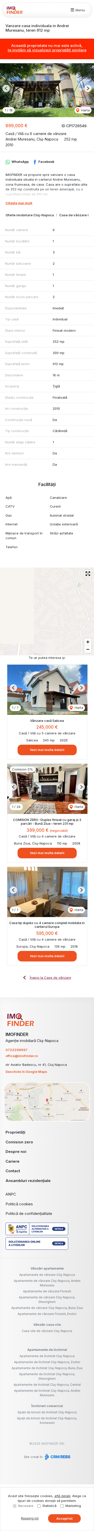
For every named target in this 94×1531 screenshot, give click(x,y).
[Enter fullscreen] (87, 573)
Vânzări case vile (47, 1325)
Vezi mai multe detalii (47, 750)
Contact (13, 1170)
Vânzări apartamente (47, 1268)
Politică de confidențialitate (29, 1213)
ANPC (11, 1194)
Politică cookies (19, 1204)
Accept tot (64, 1518)
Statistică (49, 1506)
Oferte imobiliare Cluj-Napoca (30, 215)
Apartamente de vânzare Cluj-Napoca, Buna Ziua (47, 1308)
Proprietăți (15, 1132)
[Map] (47, 611)
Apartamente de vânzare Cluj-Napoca (47, 1275)
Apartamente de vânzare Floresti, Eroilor (47, 1314)
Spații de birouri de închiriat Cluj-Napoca (47, 1412)
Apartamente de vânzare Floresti (47, 1291)
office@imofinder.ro (22, 1056)
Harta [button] (85, 110)
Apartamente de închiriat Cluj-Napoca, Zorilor (47, 1362)
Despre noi (16, 1151)
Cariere (13, 1161)
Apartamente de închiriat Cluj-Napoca (47, 1356)
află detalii (62, 1496)
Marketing (73, 1506)
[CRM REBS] (57, 1457)
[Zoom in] (87, 642)
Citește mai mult (19, 203)
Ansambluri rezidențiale (28, 1180)
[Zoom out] (87, 649)
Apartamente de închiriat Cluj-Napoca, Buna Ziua (47, 1368)
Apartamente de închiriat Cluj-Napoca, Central (47, 1384)
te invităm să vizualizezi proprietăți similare (47, 50)
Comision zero (19, 1142)
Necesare (25, 1506)
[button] (6, 88)
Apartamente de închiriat (47, 1350)
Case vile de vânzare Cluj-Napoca (47, 1331)
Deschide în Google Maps (26, 1072)
